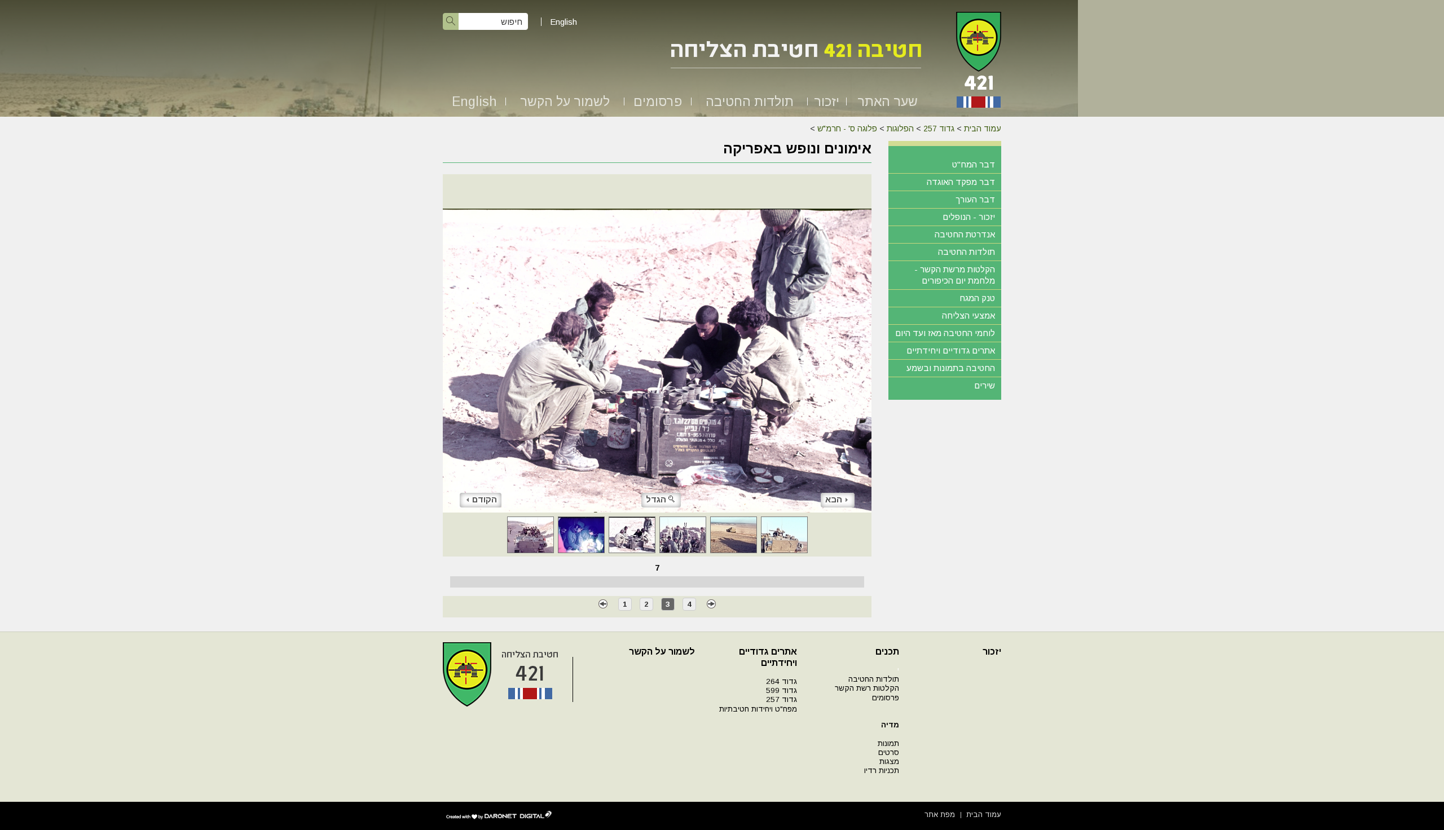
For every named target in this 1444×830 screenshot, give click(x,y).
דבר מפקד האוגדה (961, 182)
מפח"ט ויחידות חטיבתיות (758, 709)
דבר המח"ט (973, 164)
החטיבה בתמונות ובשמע (950, 368)
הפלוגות (900, 128)
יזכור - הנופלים (969, 217)
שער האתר (887, 101)
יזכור (826, 101)
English (563, 22)
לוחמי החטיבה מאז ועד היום (945, 333)
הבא (833, 499)
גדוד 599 (781, 690)
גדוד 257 (938, 128)
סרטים (888, 752)
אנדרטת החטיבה (965, 234)
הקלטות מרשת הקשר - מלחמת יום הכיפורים (954, 274)
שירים (984, 385)
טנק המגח (977, 298)
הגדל (656, 499)
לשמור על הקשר (565, 101)
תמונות (888, 743)
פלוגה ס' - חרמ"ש (847, 128)
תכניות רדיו (881, 770)
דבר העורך (975, 199)
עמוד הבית (982, 128)
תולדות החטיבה (750, 101)
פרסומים (657, 101)
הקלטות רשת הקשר (867, 688)
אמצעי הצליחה (968, 315)
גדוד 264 (781, 681)
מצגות (889, 761)
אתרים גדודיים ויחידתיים (950, 350)
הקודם (484, 499)
